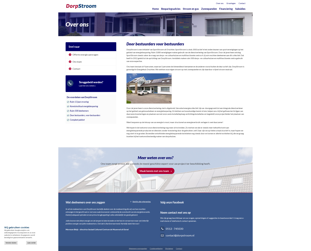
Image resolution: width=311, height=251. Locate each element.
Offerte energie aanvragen (85, 54)
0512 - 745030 (174, 228)
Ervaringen (231, 3)
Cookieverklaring (156, 248)
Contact (242, 3)
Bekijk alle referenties (142, 201)
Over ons (220, 3)
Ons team (77, 61)
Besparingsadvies (170, 8)
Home (155, 8)
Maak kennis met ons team (154, 170)
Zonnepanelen (209, 8)
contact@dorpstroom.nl (180, 235)
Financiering (226, 8)
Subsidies (240, 8)
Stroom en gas (191, 8)
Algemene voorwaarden (138, 248)
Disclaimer (169, 248)
